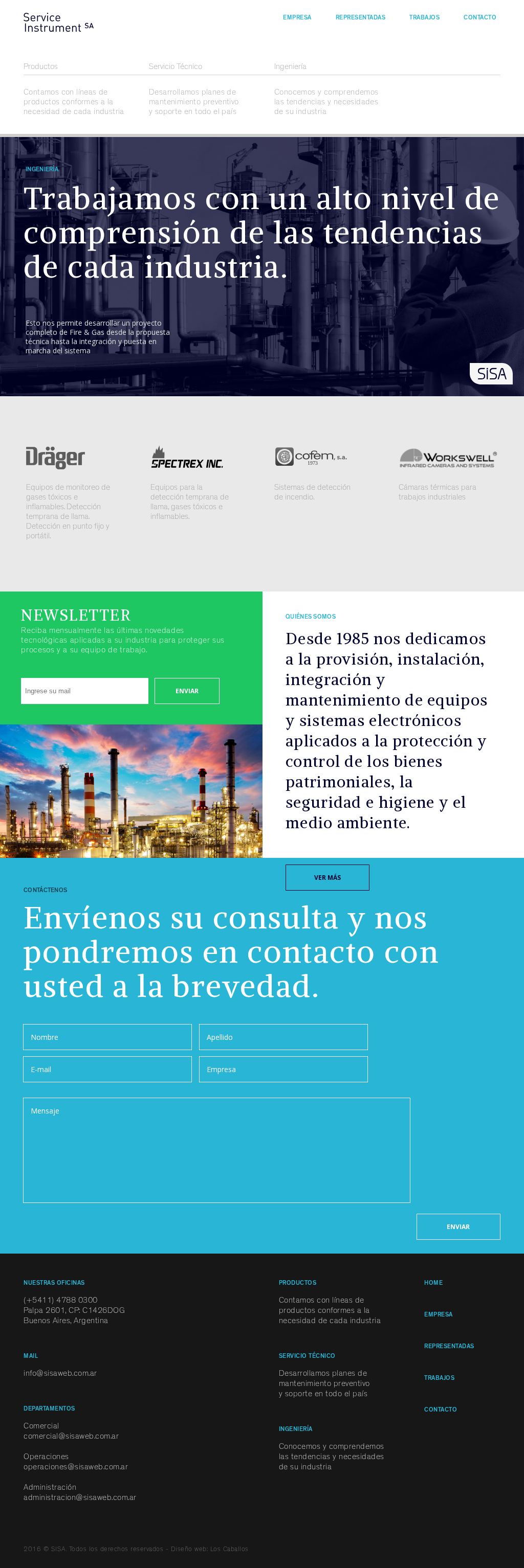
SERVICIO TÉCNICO (307, 1357)
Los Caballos (229, 1550)
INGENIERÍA (296, 1430)
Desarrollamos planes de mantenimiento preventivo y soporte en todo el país (194, 103)
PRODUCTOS (298, 1284)
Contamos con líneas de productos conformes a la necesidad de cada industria (74, 103)
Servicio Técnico (175, 67)
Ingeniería (290, 67)
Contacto (480, 18)
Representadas (361, 18)
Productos (41, 67)
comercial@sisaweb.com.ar (71, 1437)
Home (433, 1284)
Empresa (297, 18)
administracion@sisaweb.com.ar (80, 1498)
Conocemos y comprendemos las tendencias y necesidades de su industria (326, 103)
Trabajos (424, 18)
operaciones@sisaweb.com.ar (76, 1468)
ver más (327, 877)
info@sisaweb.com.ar (60, 1374)
